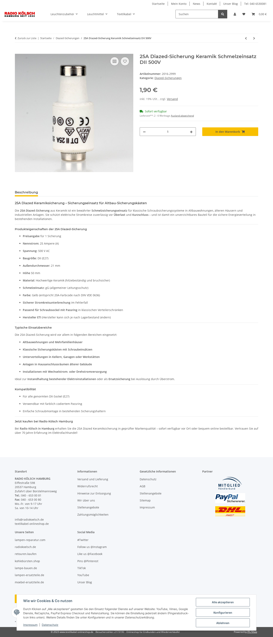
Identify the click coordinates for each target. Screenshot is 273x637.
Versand (172, 99)
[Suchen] (222, 14)
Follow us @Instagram (92, 547)
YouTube (83, 575)
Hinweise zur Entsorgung (94, 493)
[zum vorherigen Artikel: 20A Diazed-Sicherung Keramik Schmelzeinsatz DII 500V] (246, 38)
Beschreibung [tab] (26, 192)
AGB (142, 486)
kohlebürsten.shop (27, 561)
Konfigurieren (222, 612)
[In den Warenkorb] (18, 51)
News (196, 4)
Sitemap (145, 500)
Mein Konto (178, 4)
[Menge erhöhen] (191, 132)
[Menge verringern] (144, 132)
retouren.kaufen (26, 554)
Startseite (158, 4)
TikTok (81, 568)
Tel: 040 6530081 (255, 4)
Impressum (30, 624)
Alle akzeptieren (223, 602)
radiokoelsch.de (25, 547)
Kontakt (212, 4)
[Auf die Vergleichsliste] (114, 61)
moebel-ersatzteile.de (29, 582)
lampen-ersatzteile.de (29, 575)
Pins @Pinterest (87, 561)
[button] (234, 14)
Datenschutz (50, 624)
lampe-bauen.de (26, 568)
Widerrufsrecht (87, 486)
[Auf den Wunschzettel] (125, 61)
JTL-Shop (252, 632)
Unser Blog (230, 4)
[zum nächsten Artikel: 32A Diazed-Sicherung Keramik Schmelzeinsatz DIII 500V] (254, 38)
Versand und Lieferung (92, 479)
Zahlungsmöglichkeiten (93, 514)
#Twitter (83, 540)
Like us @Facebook (89, 554)
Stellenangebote (88, 507)
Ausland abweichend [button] (182, 115)
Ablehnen (222, 623)
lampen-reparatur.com (30, 540)
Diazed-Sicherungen (168, 78)
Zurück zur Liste (27, 38)
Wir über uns (86, 500)
